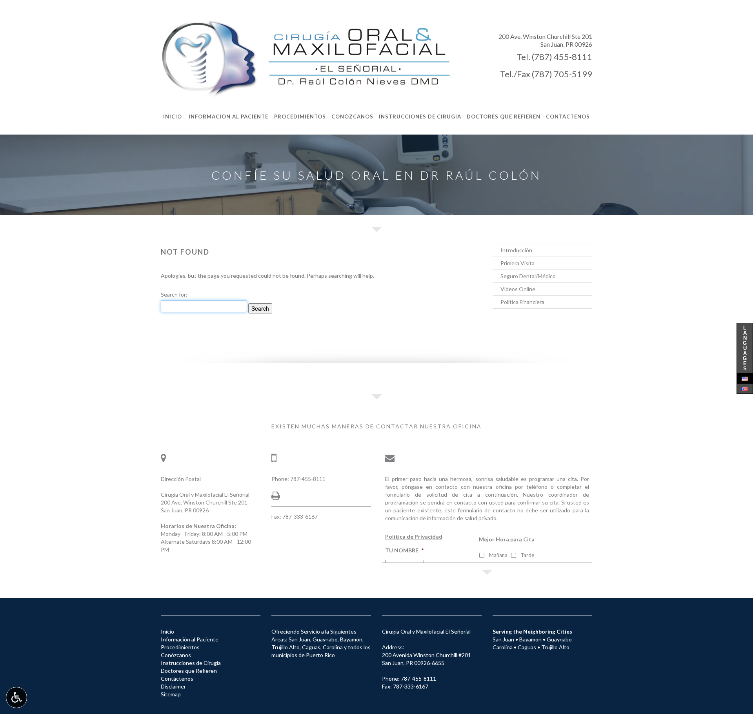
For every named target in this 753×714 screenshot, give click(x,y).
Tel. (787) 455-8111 (554, 56)
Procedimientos (180, 647)
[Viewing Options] (16, 697)
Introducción (516, 250)
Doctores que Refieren (189, 670)
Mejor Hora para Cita (507, 539)
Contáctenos (177, 678)
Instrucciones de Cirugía (191, 662)
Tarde (527, 555)
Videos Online (517, 289)
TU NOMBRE (404, 550)
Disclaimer (173, 686)
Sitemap (171, 694)
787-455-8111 (308, 478)
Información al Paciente (189, 639)
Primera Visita (517, 263)
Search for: (174, 294)
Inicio (167, 631)
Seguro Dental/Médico (528, 276)
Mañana (498, 555)
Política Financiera (522, 302)
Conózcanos (176, 655)
